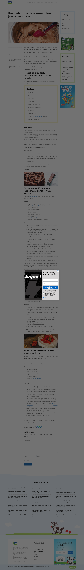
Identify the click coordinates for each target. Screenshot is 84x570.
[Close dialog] (58, 271)
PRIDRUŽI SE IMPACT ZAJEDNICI (50, 287)
